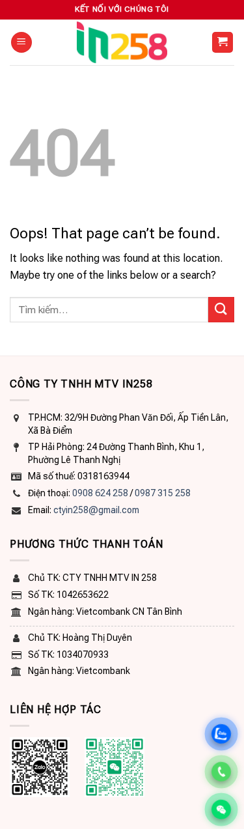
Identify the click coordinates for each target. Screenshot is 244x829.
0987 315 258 (163, 493)
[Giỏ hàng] (223, 42)
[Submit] (221, 309)
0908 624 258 (100, 493)
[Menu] (21, 42)
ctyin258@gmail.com (96, 510)
